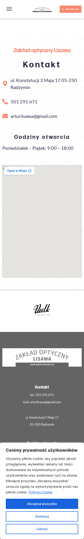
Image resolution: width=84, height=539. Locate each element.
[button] (9, 9)
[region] (42, 491)
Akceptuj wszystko (42, 504)
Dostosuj (42, 516)
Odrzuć (42, 529)
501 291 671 (45, 395)
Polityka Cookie (40, 492)
